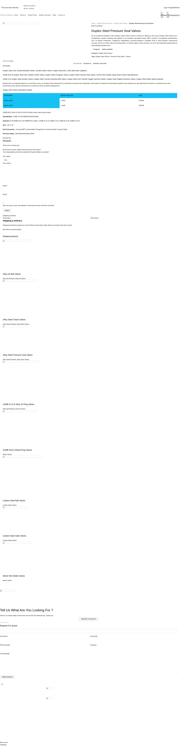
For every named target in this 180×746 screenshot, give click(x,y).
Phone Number (5, 645)
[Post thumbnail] (49, 690)
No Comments (71, 693)
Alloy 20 (94, 688)
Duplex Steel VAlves (102, 56)
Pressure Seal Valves (118, 56)
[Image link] (9, 684)
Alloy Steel (95, 692)
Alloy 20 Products (9, 278)
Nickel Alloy (95, 723)
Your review (7, 163)
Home (93, 23)
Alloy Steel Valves (23, 324)
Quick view (10, 270)
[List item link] (22, 706)
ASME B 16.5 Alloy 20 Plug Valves (18, 404)
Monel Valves (7, 454)
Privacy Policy (156, 699)
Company (93, 645)
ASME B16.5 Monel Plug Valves (17, 450)
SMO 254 (94, 727)
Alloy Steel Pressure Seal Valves (18, 355)
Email (5, 194)
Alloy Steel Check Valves (14, 319)
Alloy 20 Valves (20, 278)
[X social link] (95, 61)
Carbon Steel (95, 699)
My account (155, 688)
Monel (93, 720)
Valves (128, 56)
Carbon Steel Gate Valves (14, 536)
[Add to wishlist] (15, 270)
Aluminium (95, 695)
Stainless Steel (96, 730)
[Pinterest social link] (97, 61)
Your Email (93, 636)
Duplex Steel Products (104, 23)
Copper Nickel (96, 702)
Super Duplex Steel (97, 734)
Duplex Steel (95, 706)
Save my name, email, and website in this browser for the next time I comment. (28, 205)
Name (5, 185)
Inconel (93, 713)
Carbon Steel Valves (9, 505)
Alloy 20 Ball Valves (12, 274)
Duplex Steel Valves (121, 23)
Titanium (94, 737)
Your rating (7, 156)
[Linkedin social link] (99, 61)
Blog (122, 702)
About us (124, 692)
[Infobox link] (90, 9)
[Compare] (5, 270)
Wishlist (154, 692)
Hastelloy (94, 709)
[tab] (77, 63)
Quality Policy (126, 695)
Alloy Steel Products (9, 324)
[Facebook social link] (93, 61)
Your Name (4, 636)
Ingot (93, 716)
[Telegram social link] (101, 61)
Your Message (5, 653)
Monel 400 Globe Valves (14, 576)
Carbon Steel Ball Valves (14, 500)
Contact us (125, 706)
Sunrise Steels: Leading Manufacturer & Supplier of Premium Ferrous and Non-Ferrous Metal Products (71, 700)
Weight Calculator (127, 699)
